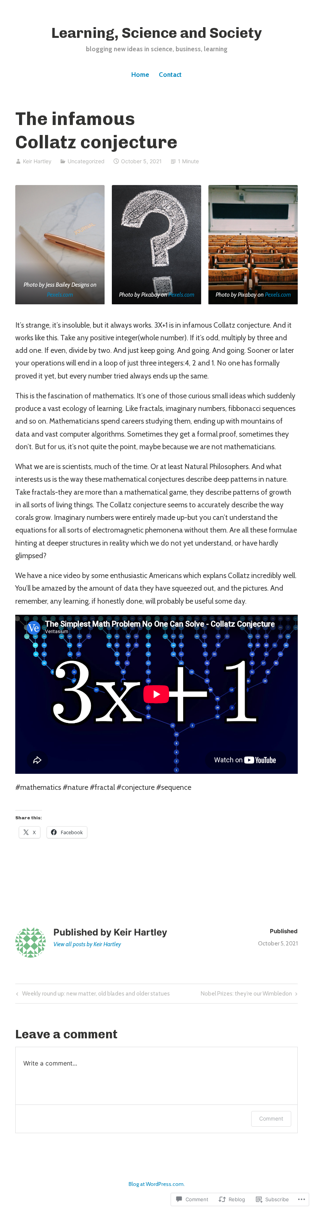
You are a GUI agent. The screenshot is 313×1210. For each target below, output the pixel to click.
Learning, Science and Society (156, 33)
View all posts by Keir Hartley (87, 944)
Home (140, 74)
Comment (271, 1118)
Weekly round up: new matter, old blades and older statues (92, 995)
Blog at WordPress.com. (157, 1184)
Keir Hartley (37, 161)
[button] (60, 244)
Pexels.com (60, 294)
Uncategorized (86, 161)
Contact (170, 74)
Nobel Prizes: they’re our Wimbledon (246, 995)
